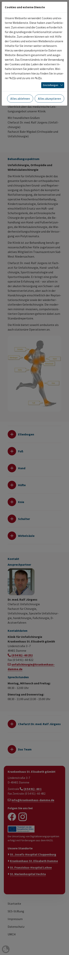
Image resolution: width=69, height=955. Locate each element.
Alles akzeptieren (49, 98)
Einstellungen (50, 85)
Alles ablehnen (20, 98)
